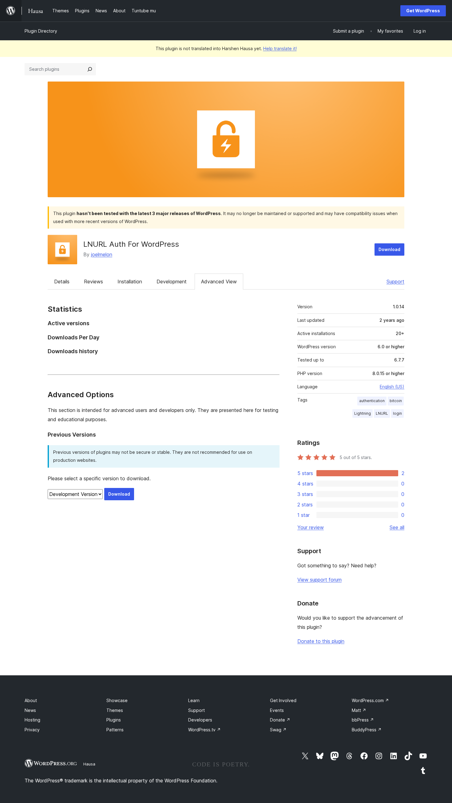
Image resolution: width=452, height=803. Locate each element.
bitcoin (396, 400)
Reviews (93, 281)
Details (61, 281)
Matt (359, 710)
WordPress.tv (204, 729)
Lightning (362, 413)
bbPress (363, 719)
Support (395, 281)
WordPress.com (370, 700)
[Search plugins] (90, 69)
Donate (280, 719)
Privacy (32, 729)
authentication (372, 400)
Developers (200, 719)
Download (389, 249)
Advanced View (219, 281)
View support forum (319, 580)
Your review (310, 527)
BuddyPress (367, 729)
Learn (194, 700)
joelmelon (101, 254)
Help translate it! (280, 48)
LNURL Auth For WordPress (131, 244)
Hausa (89, 763)
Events (277, 710)
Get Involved (283, 700)
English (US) (392, 386)
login (397, 413)
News (30, 710)
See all (397, 527)
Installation (129, 281)
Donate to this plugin (320, 641)
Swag (278, 729)
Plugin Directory (41, 31)
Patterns (115, 729)
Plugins (113, 719)
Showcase (117, 700)
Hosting (32, 719)
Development (172, 281)
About (31, 700)
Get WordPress (423, 10)
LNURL (382, 413)
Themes (114, 710)
